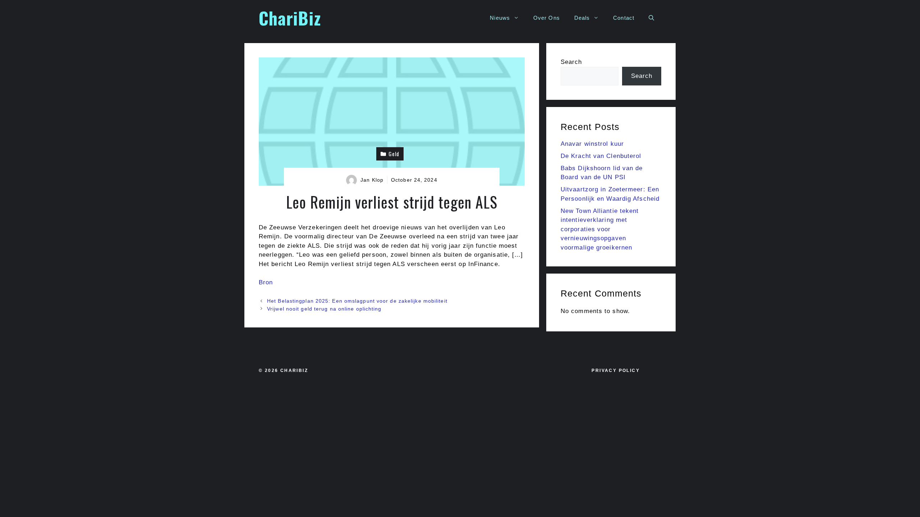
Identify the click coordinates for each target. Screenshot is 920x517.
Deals (582, 18)
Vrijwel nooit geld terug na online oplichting (324, 309)
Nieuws (500, 18)
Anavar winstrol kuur (592, 143)
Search (571, 62)
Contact (623, 18)
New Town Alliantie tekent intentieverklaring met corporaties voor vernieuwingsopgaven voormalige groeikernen (600, 229)
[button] (651, 18)
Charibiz (294, 370)
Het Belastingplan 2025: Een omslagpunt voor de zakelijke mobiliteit (357, 301)
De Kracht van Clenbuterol (601, 156)
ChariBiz (290, 18)
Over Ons (546, 18)
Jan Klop (371, 180)
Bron (266, 282)
